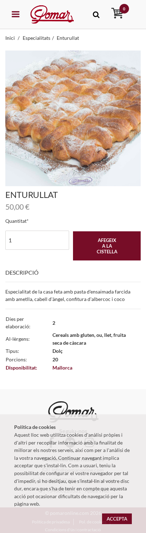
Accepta (117, 519)
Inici (10, 38)
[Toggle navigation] (96, 14)
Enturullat (68, 38)
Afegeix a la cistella (107, 245)
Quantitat (16, 221)
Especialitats (36, 38)
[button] (15, 118)
